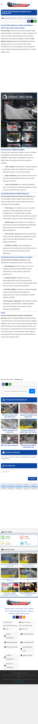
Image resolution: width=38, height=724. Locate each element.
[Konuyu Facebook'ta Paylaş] (28, 21)
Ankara (26, 486)
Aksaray (10, 486)
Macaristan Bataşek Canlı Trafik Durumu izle (9, 565)
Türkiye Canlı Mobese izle (29, 18)
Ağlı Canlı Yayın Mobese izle (10, 445)
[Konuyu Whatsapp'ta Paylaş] (35, 21)
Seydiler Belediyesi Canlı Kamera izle (9, 431)
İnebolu (20, 18)
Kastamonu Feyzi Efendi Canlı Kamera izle (28, 446)
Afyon (4, 486)
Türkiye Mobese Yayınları (18, 611)
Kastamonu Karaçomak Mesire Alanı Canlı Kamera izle (28, 432)
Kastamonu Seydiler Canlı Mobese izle (28, 416)
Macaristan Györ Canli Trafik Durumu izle (9, 579)
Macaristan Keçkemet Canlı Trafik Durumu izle (28, 565)
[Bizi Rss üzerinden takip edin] (24, 617)
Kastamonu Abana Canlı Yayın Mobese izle (9, 416)
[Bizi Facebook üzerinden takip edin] (14, 617)
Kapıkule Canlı (9, 608)
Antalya (34, 486)
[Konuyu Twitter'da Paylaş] (32, 21)
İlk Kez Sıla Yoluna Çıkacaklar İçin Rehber (28, 594)
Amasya (18, 486)
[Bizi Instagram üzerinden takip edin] (20, 617)
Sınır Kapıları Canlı (21, 608)
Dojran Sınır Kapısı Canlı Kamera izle (28, 579)
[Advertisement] (19, 73)
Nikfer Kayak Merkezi (22, 613)
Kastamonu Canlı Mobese (10, 18)
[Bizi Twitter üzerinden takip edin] (17, 617)
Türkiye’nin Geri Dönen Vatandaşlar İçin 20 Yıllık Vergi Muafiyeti (10, 595)
